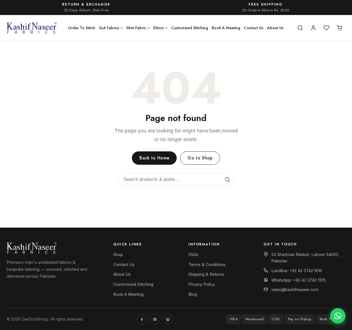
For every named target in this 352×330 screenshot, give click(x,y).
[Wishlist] (326, 28)
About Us (275, 28)
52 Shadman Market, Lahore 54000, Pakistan (305, 257)
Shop (118, 254)
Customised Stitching (189, 28)
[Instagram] (155, 319)
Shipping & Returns (206, 274)
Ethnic (158, 28)
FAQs (193, 254)
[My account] (313, 28)
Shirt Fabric (136, 28)
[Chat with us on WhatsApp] (337, 315)
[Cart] (339, 28)
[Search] (300, 28)
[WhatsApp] (168, 319)
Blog (192, 294)
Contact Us (253, 28)
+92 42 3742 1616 (305, 270)
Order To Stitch (81, 28)
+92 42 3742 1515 (309, 280)
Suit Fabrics (109, 28)
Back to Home (154, 158)
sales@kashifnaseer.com (295, 289)
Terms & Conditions (207, 264)
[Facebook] (142, 319)
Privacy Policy (201, 284)
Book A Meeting (226, 28)
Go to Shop (200, 158)
